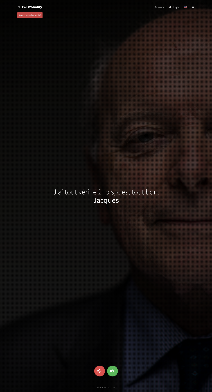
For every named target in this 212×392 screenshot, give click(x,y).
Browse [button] (158, 7)
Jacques (106, 200)
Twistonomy (31, 7)
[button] (186, 7)
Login (176, 7)
